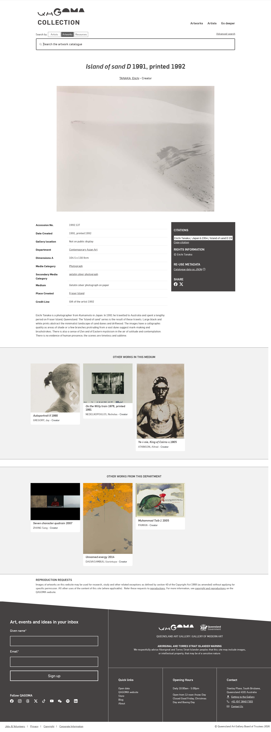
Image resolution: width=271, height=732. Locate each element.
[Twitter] (181, 284)
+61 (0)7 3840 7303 (242, 701)
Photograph (76, 266)
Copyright (49, 726)
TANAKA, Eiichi (129, 78)
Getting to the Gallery (243, 696)
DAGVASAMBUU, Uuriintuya (101, 561)
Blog (120, 699)
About (121, 703)
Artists (212, 23)
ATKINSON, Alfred (148, 446)
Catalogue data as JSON (188, 269)
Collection (59, 22)
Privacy (34, 726)
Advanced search (225, 33)
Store (121, 695)
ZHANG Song (40, 527)
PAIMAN (142, 525)
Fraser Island (76, 293)
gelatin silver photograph (83, 274)
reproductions (157, 588)
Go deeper (228, 23)
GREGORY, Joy (41, 420)
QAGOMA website (128, 692)
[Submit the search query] (38, 44)
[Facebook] (176, 284)
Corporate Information (71, 726)
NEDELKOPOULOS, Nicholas (101, 414)
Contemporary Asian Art (83, 249)
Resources (81, 34)
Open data (124, 688)
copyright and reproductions (210, 588)
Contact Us (237, 706)
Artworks (196, 23)
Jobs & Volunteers (15, 726)
